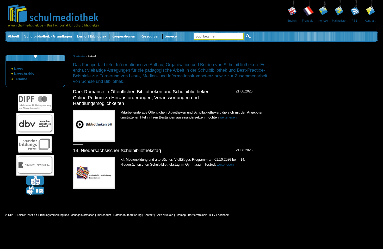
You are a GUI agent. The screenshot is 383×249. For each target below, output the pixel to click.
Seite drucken (164, 214)
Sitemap (181, 214)
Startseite (79, 56)
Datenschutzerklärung (127, 214)
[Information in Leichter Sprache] (35, 184)
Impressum (104, 214)
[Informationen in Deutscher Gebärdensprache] (35, 194)
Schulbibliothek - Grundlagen (48, 36)
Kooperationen (123, 36)
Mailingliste (338, 20)
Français (307, 20)
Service (171, 36)
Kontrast (370, 20)
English (291, 20)
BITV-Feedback (219, 214)
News (18, 69)
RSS (354, 20)
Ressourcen (149, 36)
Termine (20, 79)
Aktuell (13, 36)
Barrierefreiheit (197, 214)
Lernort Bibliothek (91, 36)
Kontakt (323, 20)
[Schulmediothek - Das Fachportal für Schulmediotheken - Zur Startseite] (53, 30)
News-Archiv (24, 74)
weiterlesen (228, 117)
